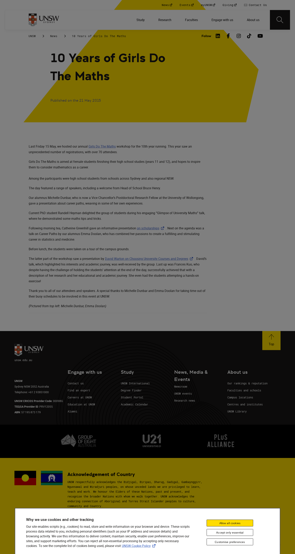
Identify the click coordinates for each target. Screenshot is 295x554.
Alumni (72, 411)
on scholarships (151, 228)
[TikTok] (249, 36)
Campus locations (240, 397)
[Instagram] (239, 36)
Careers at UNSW (80, 397)
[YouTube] (259, 36)
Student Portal (132, 397)
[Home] (44, 19)
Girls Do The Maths (102, 146)
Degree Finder (131, 390)
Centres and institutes (245, 404)
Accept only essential (229, 532)
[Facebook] (228, 36)
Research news (184, 400)
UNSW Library (237, 411)
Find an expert (79, 390)
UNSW (32, 36)
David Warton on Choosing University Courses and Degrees (150, 258)
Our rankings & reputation (247, 383)
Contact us (76, 383)
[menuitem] (141, 20)
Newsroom (180, 386)
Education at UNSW (81, 404)
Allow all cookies (229, 523)
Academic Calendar (134, 404)
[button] (271, 340)
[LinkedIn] (218, 36)
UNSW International (135, 383)
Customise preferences (230, 542)
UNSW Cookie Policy (139, 546)
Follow (206, 36)
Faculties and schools (244, 390)
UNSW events (183, 393)
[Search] (280, 20)
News (53, 36)
